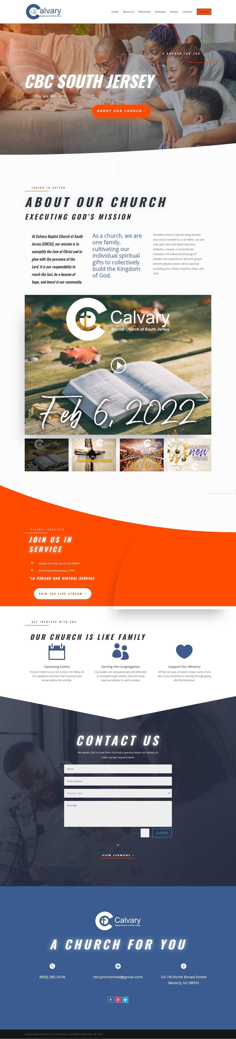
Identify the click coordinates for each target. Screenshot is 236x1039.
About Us (128, 12)
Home (115, 12)
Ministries (144, 12)
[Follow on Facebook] (111, 1000)
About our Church (119, 111)
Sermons (160, 12)
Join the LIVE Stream (61, 593)
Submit (162, 832)
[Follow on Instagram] (118, 1000)
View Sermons (116, 855)
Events (174, 12)
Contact (187, 12)
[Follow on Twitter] (125, 1000)
